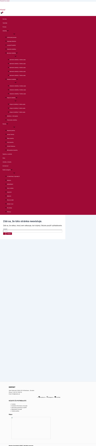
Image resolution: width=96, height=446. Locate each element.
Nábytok (9, 196)
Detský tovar (10, 204)
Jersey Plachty (10, 134)
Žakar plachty (10, 138)
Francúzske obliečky (12, 120)
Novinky (5, 19)
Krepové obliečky (11, 97)
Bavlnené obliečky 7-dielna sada (17, 75)
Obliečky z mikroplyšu (12, 116)
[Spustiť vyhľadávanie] (4, 233)
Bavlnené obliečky (11, 53)
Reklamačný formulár (16, 409)
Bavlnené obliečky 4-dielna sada (18, 67)
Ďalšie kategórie (7, 169)
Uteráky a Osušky (7, 162)
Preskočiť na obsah (4, 1)
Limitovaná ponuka (11, 37)
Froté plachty (10, 142)
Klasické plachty (11, 130)
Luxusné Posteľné (11, 45)
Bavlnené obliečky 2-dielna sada (18, 59)
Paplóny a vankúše (7, 154)
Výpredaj (5, 23)
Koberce (9, 180)
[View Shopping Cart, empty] (1, 13)
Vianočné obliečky (11, 49)
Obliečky (5, 30)
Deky (4, 158)
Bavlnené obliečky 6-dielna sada (18, 71)
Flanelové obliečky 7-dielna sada (18, 93)
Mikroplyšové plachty (12, 150)
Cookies (13, 404)
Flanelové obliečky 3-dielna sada (18, 89)
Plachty (4, 124)
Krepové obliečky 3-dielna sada (17, 108)
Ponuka (4, 27)
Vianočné (9, 192)
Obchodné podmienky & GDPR (19, 407)
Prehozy (9, 211)
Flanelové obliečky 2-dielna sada (18, 86)
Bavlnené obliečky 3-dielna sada (18, 63)
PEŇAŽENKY (10, 184)
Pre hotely (9, 208)
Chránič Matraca (11, 146)
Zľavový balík (10, 200)
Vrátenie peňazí (15, 411)
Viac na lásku (10, 188)
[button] (2, 10)
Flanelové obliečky (11, 79)
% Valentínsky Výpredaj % (13, 176)
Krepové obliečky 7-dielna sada (17, 112)
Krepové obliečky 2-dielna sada (17, 104)
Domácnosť (5, 166)
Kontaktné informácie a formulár (19, 405)
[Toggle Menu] (14, 34)
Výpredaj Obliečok (11, 41)
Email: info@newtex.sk (14, 394)
